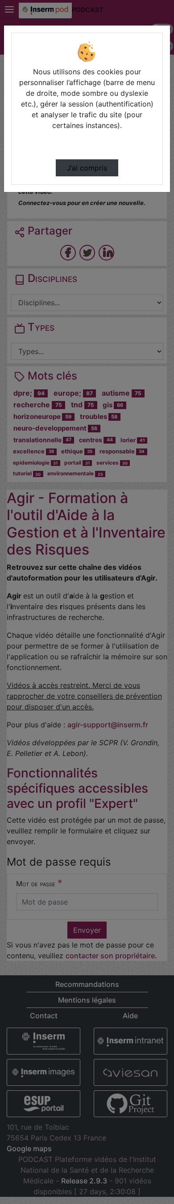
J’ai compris (87, 167)
